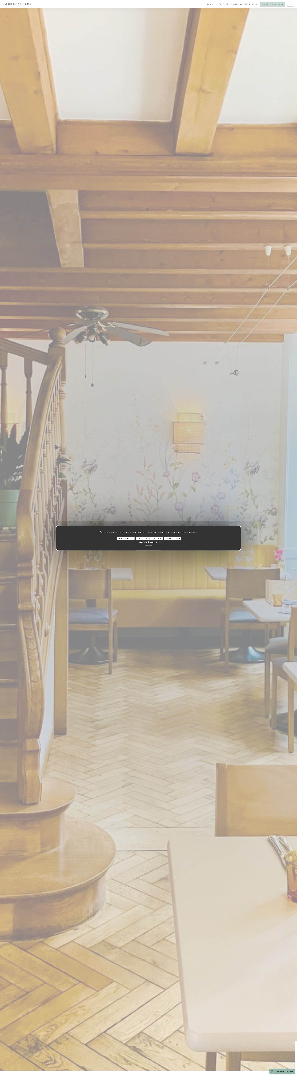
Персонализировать (172, 539)
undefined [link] (149, 545)
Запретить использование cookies (149, 539)
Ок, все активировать (125, 539)
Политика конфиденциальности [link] (149, 542)
